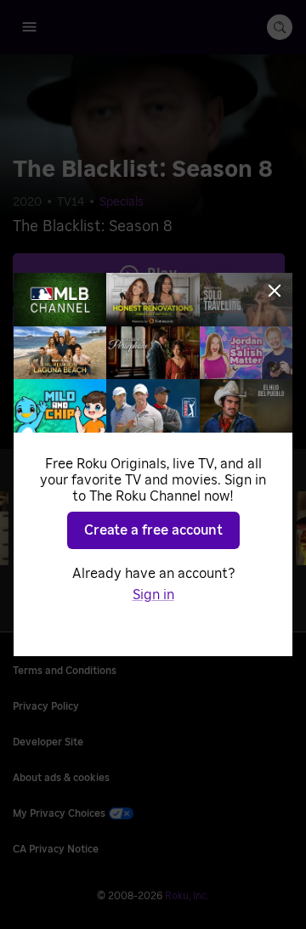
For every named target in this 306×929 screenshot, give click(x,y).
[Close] (274, 290)
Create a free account (153, 530)
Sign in (153, 595)
